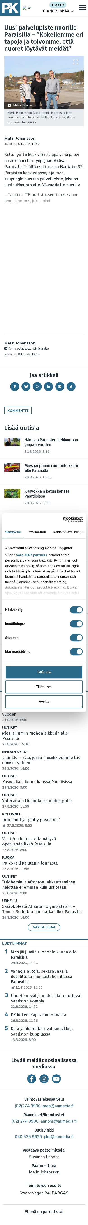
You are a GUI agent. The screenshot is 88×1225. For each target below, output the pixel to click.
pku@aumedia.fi (58, 1136)
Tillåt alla (44, 672)
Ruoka (8, 858)
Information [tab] (37, 532)
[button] (57, 11)
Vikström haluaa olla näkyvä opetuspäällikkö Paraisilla (29, 844)
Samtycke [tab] (13, 532)
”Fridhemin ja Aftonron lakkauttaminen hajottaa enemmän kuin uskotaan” (38, 887)
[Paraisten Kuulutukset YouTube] (56, 1078)
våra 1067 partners (31, 555)
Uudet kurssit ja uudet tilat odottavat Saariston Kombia (46, 1001)
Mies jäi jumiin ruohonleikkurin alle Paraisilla (43, 957)
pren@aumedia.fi (58, 1106)
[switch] (76, 623)
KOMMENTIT (18, 410)
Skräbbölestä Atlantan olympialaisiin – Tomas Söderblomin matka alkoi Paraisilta (42, 912)
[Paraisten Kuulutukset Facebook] (31, 1078)
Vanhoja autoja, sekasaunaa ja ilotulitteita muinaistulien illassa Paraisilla (41, 979)
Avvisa (44, 702)
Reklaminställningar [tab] (69, 532)
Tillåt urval (44, 687)
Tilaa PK (57, 5)
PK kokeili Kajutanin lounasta (38, 1017)
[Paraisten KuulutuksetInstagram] (44, 1078)
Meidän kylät (15, 752)
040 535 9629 (28, 1136)
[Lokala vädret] (26, 8)
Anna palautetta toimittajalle (29, 348)
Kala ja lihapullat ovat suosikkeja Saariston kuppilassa (42, 1034)
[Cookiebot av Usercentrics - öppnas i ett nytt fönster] (63, 519)
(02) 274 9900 (25, 1121)
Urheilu (9, 901)
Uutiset (9, 728)
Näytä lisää (44, 927)
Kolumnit (11, 814)
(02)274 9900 (28, 1106)
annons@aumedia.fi (59, 1121)
